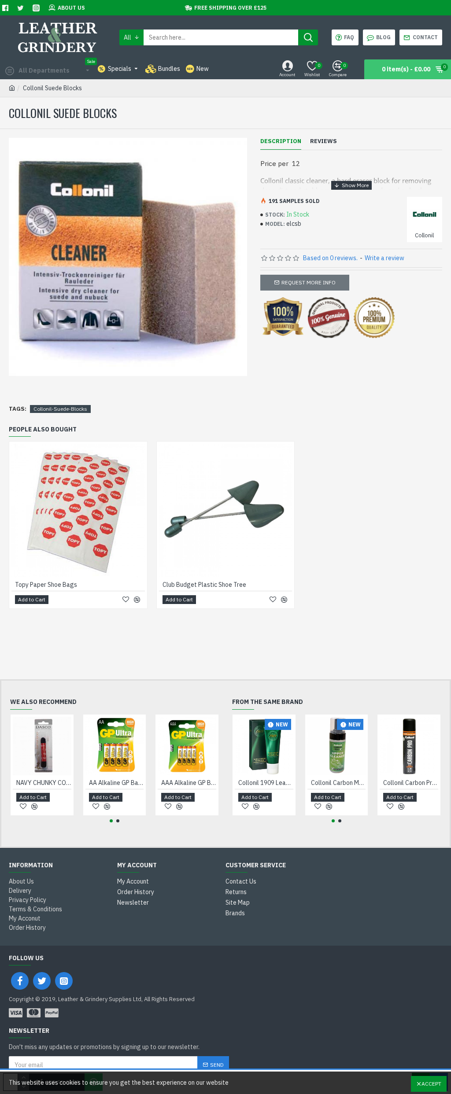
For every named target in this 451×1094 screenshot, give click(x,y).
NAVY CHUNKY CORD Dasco (43, 783)
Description (280, 141)
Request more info (308, 282)
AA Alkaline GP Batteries (116, 783)
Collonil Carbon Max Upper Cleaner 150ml (338, 783)
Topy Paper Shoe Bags (46, 585)
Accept (431, 1083)
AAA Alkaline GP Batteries (188, 783)
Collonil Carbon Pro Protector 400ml (410, 783)
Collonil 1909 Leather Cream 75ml (265, 783)
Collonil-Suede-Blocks (60, 408)
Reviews (323, 141)
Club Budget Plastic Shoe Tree (204, 585)
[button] (111, 820)
